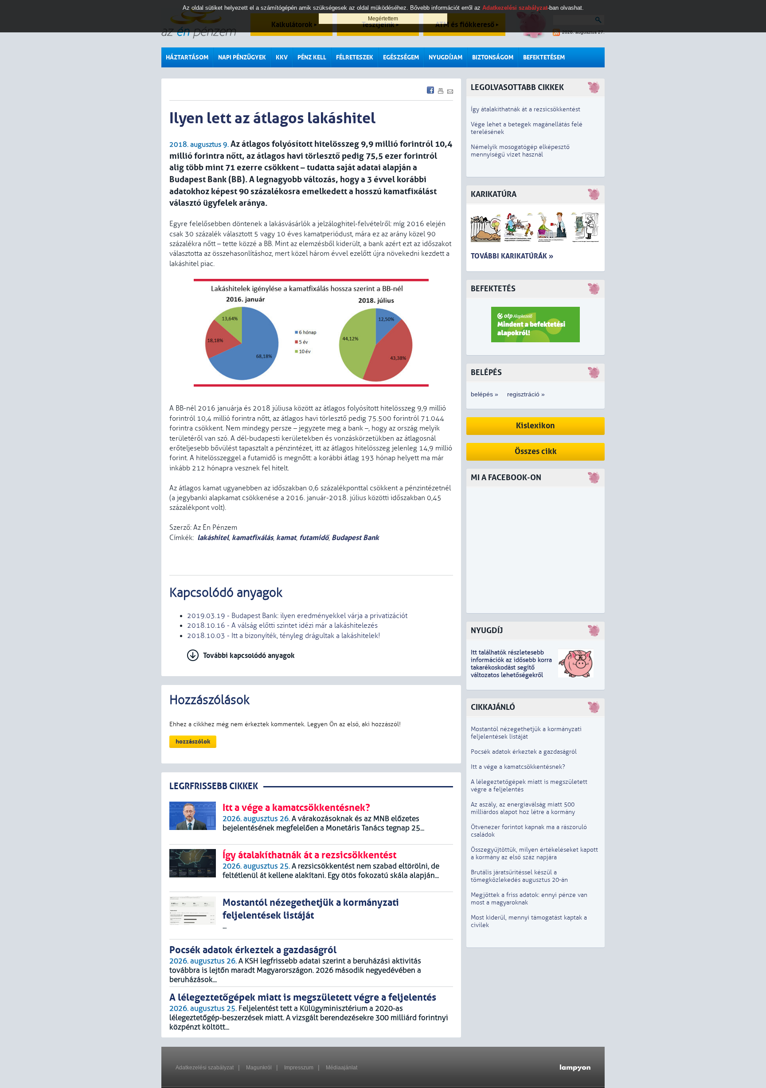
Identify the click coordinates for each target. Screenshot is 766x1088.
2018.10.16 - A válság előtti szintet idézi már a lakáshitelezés (282, 626)
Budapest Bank (355, 537)
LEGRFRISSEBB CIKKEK (213, 786)
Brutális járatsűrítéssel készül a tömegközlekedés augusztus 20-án (519, 876)
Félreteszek (354, 57)
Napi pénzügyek (242, 57)
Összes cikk (536, 451)
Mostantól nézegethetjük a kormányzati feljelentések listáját (526, 732)
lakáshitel (213, 537)
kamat (286, 537)
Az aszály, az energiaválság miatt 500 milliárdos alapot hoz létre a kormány (523, 808)
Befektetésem (544, 57)
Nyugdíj (487, 630)
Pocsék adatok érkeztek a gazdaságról (524, 751)
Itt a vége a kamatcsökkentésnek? (518, 767)
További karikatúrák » (512, 256)
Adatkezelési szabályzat (205, 1068)
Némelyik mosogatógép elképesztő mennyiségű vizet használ (520, 150)
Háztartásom (187, 57)
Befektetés (493, 289)
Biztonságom (492, 57)
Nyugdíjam (445, 57)
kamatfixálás (252, 537)
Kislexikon (535, 426)
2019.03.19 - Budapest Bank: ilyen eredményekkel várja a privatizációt (297, 616)
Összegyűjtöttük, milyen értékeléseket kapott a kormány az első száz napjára (534, 853)
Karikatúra (493, 194)
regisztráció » (526, 394)
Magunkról (259, 1068)
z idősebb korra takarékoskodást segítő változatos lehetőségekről (511, 667)
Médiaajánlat (341, 1068)
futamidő (313, 537)
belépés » (484, 394)
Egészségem (401, 57)
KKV (282, 57)
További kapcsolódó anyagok (249, 655)
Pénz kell (311, 57)
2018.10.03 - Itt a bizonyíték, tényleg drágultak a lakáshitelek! (283, 636)
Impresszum (298, 1068)
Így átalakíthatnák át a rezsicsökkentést (525, 109)
